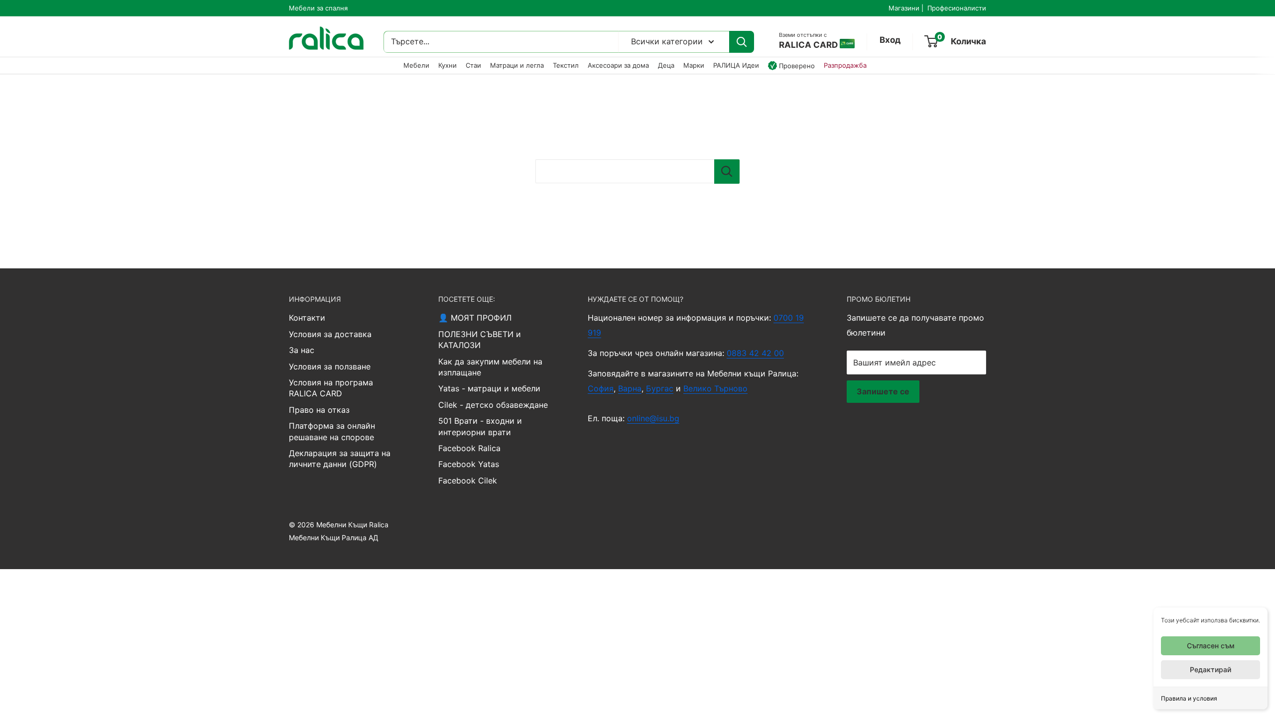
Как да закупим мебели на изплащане (490, 367)
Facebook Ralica (469, 448)
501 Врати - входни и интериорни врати (480, 426)
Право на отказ (319, 410)
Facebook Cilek (467, 480)
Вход (890, 40)
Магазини (904, 8)
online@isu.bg (653, 418)
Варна (629, 388)
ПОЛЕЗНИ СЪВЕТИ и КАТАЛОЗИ (479, 339)
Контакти (307, 318)
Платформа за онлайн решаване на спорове (332, 431)
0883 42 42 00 (755, 353)
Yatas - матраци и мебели (489, 388)
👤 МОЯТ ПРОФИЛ (474, 318)
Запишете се (883, 391)
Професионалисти (956, 8)
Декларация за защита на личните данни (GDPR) (339, 458)
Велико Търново (715, 388)
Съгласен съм (1211, 645)
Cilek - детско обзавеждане (493, 405)
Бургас (659, 388)
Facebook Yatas (468, 464)
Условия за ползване (330, 366)
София (601, 388)
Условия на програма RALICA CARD (331, 387)
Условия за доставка (330, 334)
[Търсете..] (741, 42)
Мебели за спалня (318, 8)
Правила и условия (1189, 698)
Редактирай (1210, 669)
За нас (301, 350)
